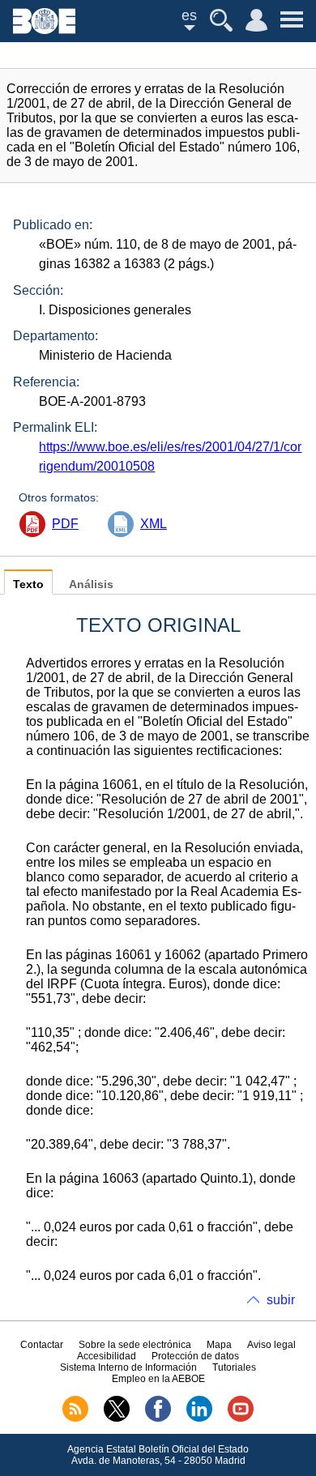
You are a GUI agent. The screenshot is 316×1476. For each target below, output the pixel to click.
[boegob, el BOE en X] (117, 1418)
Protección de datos (195, 1356)
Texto (28, 584)
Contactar (41, 1344)
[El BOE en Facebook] (158, 1418)
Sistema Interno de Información (128, 1367)
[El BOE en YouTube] (241, 1418)
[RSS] (75, 1418)
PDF (65, 524)
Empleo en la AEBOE (158, 1378)
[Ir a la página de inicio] (44, 29)
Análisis (91, 584)
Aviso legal (271, 1344)
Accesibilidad (106, 1356)
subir (281, 1300)
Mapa (219, 1344)
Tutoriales (234, 1367)
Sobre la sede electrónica (135, 1344)
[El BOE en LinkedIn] (199, 1418)
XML (153, 524)
